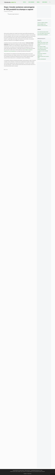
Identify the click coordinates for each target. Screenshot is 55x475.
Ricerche (6, 69)
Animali (38, 2)
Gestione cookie (53, 474)
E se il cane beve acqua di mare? (43, 31)
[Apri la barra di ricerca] (50, 2)
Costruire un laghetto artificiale (43, 22)
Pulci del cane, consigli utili (42, 53)
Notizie (24, 2)
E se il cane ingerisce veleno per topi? (44, 33)
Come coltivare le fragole (42, 46)
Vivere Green (44, 2)
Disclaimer (25, 473)
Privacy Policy (29, 473)
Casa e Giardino (31, 2)
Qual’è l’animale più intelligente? (43, 34)
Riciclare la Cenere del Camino (42, 25)
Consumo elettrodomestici (42, 49)
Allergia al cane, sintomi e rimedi (43, 42)
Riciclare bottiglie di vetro (42, 24)
